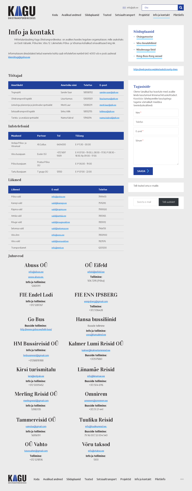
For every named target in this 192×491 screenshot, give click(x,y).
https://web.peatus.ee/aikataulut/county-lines (156, 69)
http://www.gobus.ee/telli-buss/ (36, 329)
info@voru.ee (58, 234)
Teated (107, 15)
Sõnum (139, 140)
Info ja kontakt (161, 15)
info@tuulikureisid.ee (96, 426)
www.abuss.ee (36, 276)
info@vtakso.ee (96, 450)
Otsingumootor (144, 36)
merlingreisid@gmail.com (36, 400)
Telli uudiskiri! (168, 201)
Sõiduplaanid (92, 15)
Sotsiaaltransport (125, 15)
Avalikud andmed (71, 15)
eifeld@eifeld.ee (96, 271)
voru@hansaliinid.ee (96, 334)
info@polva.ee (58, 196)
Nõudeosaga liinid (146, 49)
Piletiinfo (179, 15)
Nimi (138, 112)
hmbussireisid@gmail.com (36, 355)
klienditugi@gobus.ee (19, 57)
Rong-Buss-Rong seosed (149, 56)
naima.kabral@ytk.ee (109, 117)
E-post (139, 131)
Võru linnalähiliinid (146, 43)
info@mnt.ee (58, 247)
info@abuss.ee (36, 271)
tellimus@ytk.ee (107, 111)
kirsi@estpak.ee (36, 376)
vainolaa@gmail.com (36, 426)
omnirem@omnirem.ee (96, 400)
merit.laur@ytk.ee (108, 105)
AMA (182, 479)
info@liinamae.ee (96, 376)
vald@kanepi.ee (59, 203)
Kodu (55, 15)
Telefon (139, 121)
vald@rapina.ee (59, 209)
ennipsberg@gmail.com (96, 301)
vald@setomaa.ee (60, 228)
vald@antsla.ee (59, 215)
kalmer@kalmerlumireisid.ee (96, 350)
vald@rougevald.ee (61, 222)
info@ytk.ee (132, 7)
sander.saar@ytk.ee (109, 92)
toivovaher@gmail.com (36, 450)
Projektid (144, 15)
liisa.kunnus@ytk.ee (109, 98)
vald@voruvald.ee (60, 241)
